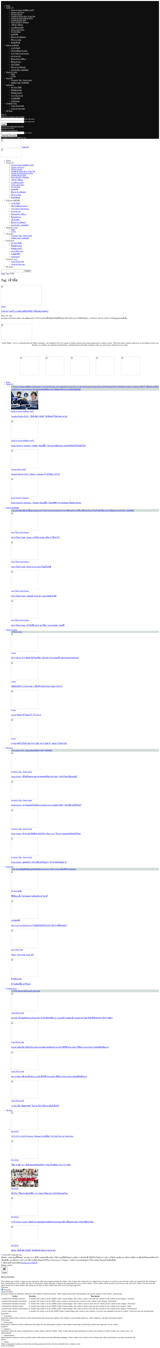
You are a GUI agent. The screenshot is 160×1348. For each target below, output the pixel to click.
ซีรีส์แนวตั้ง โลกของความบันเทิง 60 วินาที (29, 896)
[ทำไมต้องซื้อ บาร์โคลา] (24, 976)
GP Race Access (16, 14)
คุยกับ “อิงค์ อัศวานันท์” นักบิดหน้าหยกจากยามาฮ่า (33, 1250)
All (12, 387)
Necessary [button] (4, 1287)
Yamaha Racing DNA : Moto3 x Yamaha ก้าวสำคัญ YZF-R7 (35, 474)
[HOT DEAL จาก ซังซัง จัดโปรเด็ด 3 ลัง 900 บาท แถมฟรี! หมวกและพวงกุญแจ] (24, 651)
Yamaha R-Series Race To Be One (23, 16)
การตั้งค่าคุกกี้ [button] (6, 1263)
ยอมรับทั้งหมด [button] (17, 1263)
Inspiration (10, 85)
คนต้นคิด (14, 34)
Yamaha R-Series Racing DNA (22, 18)
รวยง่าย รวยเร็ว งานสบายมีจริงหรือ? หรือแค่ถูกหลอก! (24, 311)
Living (13, 76)
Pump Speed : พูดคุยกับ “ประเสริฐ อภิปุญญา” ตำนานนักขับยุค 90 (39, 862)
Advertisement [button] (6, 1333)
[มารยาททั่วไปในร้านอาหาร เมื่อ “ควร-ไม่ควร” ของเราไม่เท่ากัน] (24, 736)
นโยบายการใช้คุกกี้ (29, 1263)
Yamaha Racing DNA (18, 20)
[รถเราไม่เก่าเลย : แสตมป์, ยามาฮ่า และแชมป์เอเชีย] (24, 588)
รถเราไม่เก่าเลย (17, 96)
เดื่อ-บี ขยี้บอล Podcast (19, 51)
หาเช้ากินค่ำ (15, 48)
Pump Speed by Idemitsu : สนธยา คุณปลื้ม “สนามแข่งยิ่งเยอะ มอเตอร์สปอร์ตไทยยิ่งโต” (48, 445)
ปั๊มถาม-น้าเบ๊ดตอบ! (18, 37)
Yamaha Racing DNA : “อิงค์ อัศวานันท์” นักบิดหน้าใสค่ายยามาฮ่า (39, 416)
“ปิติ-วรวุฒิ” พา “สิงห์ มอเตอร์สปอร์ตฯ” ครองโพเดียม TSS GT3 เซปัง (41, 1165)
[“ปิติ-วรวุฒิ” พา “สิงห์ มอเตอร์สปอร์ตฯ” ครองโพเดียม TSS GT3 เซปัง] (24, 1158)
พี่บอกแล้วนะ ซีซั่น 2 (18, 59)
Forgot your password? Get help (12, 126)
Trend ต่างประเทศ (18, 109)
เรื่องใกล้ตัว (15, 64)
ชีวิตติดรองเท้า (16, 93)
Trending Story (11, 103)
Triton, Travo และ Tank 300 (22, 955)
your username (29, 119)
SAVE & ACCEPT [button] (7, 1346)
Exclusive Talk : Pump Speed (21, 80)
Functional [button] (4, 1313)
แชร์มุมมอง (15, 101)
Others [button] (3, 1339)
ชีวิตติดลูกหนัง (16, 90)
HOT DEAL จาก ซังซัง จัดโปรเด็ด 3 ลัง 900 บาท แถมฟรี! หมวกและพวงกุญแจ (45, 658)
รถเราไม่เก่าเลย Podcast (20, 53)
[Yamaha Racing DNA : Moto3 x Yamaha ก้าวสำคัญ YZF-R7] (24, 467)
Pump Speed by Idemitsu (20, 22)
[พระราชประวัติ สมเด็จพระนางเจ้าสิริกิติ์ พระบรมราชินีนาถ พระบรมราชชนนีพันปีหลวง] (24, 1069)
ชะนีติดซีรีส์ (15, 98)
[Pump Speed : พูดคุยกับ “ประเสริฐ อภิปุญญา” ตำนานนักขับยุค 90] (24, 855)
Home (8, 6)
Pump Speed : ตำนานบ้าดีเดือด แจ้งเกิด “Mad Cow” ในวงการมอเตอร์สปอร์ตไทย (46, 833)
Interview (9, 78)
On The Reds (15, 32)
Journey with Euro (17, 12)
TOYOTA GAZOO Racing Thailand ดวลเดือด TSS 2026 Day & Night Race (42, 1136)
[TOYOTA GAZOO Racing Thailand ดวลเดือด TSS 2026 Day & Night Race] (24, 1129)
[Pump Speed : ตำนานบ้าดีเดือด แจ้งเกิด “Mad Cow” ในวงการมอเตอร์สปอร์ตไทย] (24, 827)
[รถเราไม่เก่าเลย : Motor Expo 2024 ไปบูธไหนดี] (24, 559)
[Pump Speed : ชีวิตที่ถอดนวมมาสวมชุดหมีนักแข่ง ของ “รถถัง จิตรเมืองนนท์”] (24, 770)
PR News (9, 111)
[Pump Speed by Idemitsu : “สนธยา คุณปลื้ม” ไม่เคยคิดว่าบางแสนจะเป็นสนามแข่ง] (24, 496)
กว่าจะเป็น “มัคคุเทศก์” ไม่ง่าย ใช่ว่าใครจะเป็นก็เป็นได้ (35, 1106)
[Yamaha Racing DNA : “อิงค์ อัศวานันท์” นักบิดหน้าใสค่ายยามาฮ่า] (24, 409)
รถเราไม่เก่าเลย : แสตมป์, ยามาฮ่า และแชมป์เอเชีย (33, 596)
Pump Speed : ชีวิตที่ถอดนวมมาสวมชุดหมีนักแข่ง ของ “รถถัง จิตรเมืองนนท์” (44, 776)
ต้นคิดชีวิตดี (15, 43)
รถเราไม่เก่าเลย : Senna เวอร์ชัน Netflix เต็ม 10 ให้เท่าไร (35, 537)
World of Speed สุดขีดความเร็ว (22, 10)
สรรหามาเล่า (16, 56)
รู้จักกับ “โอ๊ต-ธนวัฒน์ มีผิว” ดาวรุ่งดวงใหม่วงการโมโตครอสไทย (39, 1193)
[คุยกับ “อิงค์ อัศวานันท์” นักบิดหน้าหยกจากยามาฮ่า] (24, 1244)
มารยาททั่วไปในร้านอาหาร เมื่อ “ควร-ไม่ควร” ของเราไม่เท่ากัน (39, 743)
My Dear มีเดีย (16, 87)
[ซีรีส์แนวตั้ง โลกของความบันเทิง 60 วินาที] (24, 889)
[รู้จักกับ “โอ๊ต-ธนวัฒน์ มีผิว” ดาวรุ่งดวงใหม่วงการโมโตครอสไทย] (24, 1187)
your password (29, 122)
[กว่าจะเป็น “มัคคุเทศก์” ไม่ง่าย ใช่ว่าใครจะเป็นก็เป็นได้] (24, 1098)
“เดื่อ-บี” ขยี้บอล (17, 25)
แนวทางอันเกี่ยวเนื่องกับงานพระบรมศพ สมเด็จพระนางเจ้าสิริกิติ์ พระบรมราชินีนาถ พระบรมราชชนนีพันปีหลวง (59, 1047)
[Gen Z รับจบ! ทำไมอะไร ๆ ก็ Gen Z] (24, 708)
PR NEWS (15, 1131)
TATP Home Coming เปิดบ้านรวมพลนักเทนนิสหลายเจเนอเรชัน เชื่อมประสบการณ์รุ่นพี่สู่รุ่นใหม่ (52, 1222)
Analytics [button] (4, 1326)
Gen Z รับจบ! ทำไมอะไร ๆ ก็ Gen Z (26, 715)
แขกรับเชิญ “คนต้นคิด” (20, 70)
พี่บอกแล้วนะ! (16, 62)
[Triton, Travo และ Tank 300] (24, 947)
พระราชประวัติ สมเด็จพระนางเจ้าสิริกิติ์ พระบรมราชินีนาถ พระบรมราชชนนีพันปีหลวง (49, 1076)
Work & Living (11, 72)
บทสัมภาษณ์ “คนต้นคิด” (20, 83)
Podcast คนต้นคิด (12, 45)
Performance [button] (5, 1320)
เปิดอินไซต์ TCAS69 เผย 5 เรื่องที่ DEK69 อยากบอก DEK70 (36, 686)
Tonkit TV (10, 8)
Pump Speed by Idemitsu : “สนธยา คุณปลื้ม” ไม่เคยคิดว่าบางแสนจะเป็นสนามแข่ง (46, 503)
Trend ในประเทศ (17, 106)
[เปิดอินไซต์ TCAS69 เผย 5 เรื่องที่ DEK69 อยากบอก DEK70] (24, 679)
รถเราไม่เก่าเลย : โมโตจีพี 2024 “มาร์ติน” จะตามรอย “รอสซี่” (38, 625)
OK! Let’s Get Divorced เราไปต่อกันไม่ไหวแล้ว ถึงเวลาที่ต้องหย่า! (39, 925)
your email (28, 133)
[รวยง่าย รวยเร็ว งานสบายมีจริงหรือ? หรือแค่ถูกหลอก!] (21, 304)
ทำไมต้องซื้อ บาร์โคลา (21, 984)
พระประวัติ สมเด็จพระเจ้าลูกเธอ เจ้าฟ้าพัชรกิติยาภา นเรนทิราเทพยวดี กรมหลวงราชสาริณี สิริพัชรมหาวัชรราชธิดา (62, 1018)
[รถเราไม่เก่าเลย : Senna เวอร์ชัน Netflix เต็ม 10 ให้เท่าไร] (24, 530)
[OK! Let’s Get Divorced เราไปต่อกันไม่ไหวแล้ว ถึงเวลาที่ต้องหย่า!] (24, 918)
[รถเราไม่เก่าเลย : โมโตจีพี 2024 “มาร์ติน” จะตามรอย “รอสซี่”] (24, 618)
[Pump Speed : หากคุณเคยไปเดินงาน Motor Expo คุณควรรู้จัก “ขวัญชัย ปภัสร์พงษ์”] (24, 798)
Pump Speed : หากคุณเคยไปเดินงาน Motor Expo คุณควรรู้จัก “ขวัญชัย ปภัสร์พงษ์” (46, 805)
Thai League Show (17, 30)
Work (13, 74)
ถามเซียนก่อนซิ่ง (17, 28)
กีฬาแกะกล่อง (16, 40)
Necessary (7, 1290)
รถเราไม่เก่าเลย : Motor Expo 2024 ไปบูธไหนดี (31, 567)
